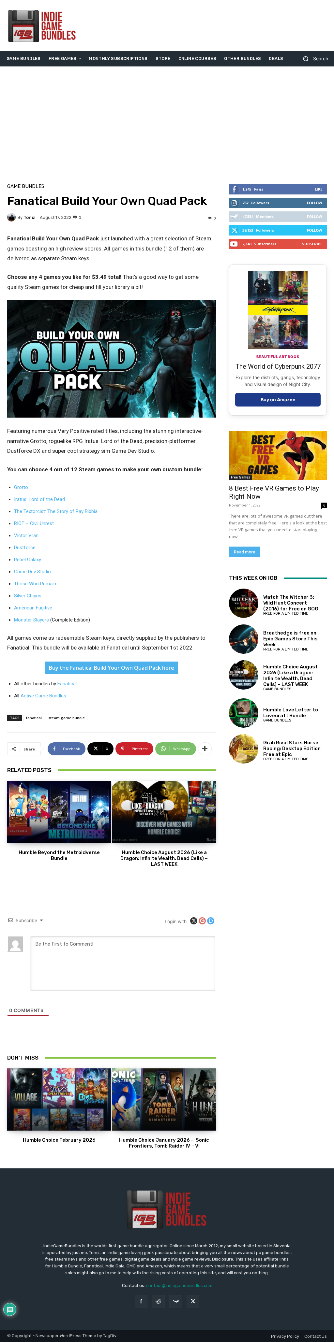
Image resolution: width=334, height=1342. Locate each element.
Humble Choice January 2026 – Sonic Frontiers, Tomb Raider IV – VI (164, 1143)
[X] (193, 1301)
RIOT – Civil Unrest (34, 523)
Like (318, 189)
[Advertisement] (207, 25)
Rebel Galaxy (27, 560)
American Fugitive (33, 608)
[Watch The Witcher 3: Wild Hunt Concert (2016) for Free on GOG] (243, 603)
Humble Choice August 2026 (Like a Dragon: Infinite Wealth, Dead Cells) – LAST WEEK (164, 858)
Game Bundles (25, 186)
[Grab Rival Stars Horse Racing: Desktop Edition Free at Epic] (243, 749)
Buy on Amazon (278, 399)
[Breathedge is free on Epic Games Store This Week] (243, 639)
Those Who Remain (35, 584)
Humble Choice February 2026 (59, 1140)
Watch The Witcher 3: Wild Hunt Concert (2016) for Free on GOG (290, 603)
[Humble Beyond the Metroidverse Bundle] (59, 812)
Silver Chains (27, 596)
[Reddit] (158, 1301)
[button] (313, 58)
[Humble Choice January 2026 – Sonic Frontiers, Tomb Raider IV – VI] (164, 1099)
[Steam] (175, 1301)
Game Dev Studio (32, 572)
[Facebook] (141, 1301)
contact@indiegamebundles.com (179, 1285)
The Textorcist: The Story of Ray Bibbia (56, 511)
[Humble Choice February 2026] (59, 1099)
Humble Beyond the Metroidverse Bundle (59, 855)
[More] (205, 748)
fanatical (34, 717)
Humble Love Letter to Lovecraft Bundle (290, 713)
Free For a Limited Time (285, 613)
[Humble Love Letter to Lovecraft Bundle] (243, 713)
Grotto (21, 487)
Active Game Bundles (43, 696)
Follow (314, 202)
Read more (244, 552)
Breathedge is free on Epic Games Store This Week (290, 639)
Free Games (240, 477)
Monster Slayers (31, 620)
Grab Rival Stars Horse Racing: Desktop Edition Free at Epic (292, 748)
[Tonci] (12, 217)
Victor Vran (26, 535)
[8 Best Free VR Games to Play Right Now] (278, 455)
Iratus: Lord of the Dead (39, 499)
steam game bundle (66, 717)
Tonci (29, 217)
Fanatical (67, 684)
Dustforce (25, 547)
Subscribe (312, 243)
